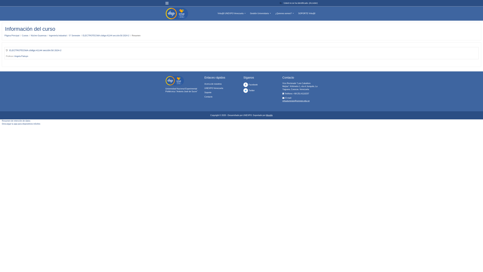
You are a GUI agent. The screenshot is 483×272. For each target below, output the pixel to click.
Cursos (25, 36)
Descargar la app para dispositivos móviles (21, 124)
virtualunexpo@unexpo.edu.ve (296, 101)
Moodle (269, 115)
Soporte (207, 92)
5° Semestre (74, 36)
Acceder (313, 3)
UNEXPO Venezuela (213, 88)
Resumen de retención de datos (16, 121)
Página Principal (12, 36)
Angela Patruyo (21, 56)
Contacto (208, 97)
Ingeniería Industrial (58, 36)
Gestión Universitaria (259, 13)
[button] (281, 3)
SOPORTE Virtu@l (306, 13)
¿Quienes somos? (283, 13)
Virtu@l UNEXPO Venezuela (231, 13)
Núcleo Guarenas (39, 36)
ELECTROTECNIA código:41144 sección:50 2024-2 (106, 36)
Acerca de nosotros (213, 84)
